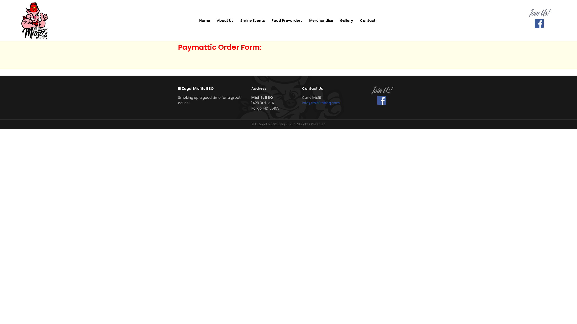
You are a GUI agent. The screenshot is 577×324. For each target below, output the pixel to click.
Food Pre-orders (287, 20)
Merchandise (321, 20)
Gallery (346, 20)
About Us (225, 20)
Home (204, 20)
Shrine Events (252, 20)
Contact (368, 20)
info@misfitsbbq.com (321, 103)
